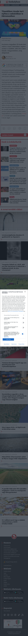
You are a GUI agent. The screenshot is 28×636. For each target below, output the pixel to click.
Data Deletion (6, 344)
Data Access (14, 344)
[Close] (25, 292)
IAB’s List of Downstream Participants (15, 311)
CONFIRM (8, 339)
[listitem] (14, 315)
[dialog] (14, 318)
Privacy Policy (21, 344)
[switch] (23, 318)
